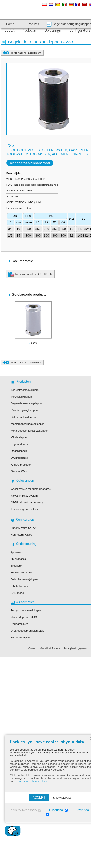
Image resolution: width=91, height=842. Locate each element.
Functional (56, 810)
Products (32, 24)
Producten (29, 30)
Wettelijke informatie (50, 648)
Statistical (82, 810)
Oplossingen (53, 30)
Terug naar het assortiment (26, 52)
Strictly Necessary (24, 810)
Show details (62, 797)
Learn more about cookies (32, 781)
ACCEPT (39, 797)
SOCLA (10, 30)
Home (10, 24)
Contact (32, 648)
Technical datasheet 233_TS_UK (33, 274)
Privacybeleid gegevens (76, 648)
